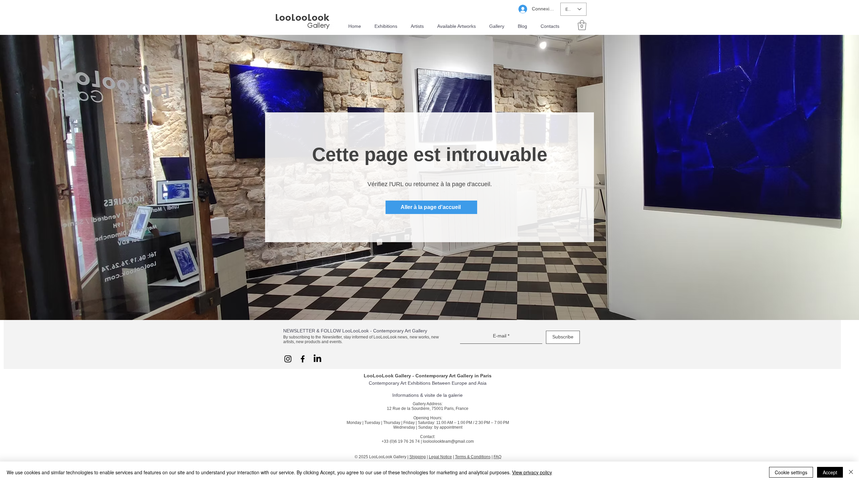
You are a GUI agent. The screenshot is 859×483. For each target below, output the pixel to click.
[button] (582, 25)
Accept (830, 472)
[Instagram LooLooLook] (288, 359)
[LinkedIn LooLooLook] (317, 359)
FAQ (497, 456)
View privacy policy (532, 472)
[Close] (851, 472)
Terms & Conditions (473, 456)
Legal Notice (440, 456)
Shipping (417, 456)
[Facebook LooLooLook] (302, 359)
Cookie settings (791, 472)
